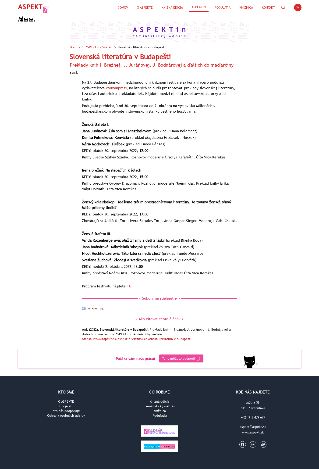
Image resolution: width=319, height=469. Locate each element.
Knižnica (246, 7)
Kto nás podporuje (66, 411)
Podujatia (222, 7)
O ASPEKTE (66, 401)
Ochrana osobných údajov (66, 415)
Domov (122, 7)
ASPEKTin (199, 7)
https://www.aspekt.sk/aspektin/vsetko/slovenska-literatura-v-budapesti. (137, 339)
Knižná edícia (172, 7)
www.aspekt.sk (253, 432)
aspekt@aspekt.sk (253, 427)
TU (129, 286)
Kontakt (268, 7)
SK (298, 8)
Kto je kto (66, 406)
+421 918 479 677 (253, 417)
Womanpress (116, 87)
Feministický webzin (160, 406)
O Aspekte (145, 7)
